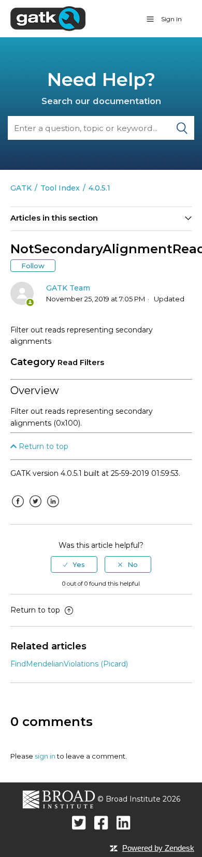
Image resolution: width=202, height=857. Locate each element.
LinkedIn (53, 509)
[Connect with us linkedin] (124, 823)
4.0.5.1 (99, 188)
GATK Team (68, 288)
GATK (21, 188)
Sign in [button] (171, 19)
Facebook (18, 509)
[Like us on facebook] (101, 823)
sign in (45, 756)
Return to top (42, 446)
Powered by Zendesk (158, 848)
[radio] (74, 564)
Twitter (36, 509)
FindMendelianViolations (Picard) (69, 664)
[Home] (47, 18)
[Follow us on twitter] (79, 823)
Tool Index (60, 188)
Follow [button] (33, 266)
